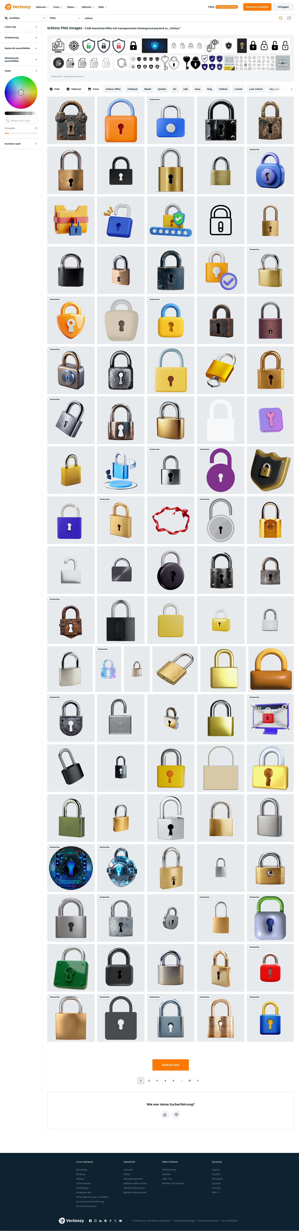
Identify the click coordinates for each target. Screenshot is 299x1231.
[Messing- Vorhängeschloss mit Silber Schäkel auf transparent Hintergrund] (71, 170)
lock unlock (256, 89)
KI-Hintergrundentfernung (90, 1201)
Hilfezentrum (169, 1169)
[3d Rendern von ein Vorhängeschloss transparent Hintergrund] (270, 120)
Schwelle (10, 128)
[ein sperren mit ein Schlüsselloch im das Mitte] (108, 669)
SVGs (57, 89)
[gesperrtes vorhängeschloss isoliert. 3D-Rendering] (71, 768)
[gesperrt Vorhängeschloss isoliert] (121, 620)
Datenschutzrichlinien (208, 1220)
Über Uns (167, 1178)
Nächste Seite (170, 1065)
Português (217, 1178)
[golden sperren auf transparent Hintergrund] (270, 220)
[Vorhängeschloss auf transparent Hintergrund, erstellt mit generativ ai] (71, 470)
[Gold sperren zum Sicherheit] (223, 669)
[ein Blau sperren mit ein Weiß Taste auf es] (170, 120)
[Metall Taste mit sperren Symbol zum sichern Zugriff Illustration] (121, 320)
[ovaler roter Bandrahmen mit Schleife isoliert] (170, 520)
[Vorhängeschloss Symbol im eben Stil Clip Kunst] (220, 470)
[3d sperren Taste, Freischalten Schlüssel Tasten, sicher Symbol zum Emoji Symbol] (271, 669)
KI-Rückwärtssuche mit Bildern (92, 1196)
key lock (274, 89)
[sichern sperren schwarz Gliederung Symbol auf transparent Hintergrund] (220, 220)
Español (216, 1174)
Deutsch (216, 1183)
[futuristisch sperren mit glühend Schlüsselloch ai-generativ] (121, 868)
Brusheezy (81, 1169)
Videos (70, 6)
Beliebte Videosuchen (135, 1192)
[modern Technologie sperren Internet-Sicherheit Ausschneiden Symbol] (71, 868)
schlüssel (132, 89)
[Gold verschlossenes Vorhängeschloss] (170, 170)
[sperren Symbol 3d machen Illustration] (121, 718)
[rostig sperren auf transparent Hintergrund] (71, 620)
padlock (223, 89)
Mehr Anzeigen (283, 63)
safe (185, 89)
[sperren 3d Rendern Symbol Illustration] (270, 1018)
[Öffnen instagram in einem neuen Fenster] (95, 1220)
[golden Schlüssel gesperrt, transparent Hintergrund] (220, 170)
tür (174, 89)
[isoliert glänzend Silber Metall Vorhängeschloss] (170, 918)
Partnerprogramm (133, 1178)
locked (238, 89)
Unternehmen (83, 1183)
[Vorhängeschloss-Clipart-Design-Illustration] (220, 520)
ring (209, 89)
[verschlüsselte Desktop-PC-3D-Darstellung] (270, 718)
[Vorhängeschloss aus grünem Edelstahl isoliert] (71, 818)
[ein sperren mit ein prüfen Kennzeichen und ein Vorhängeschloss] (220, 270)
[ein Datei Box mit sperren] (71, 220)
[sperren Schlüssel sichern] (170, 620)
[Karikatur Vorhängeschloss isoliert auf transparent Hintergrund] (121, 918)
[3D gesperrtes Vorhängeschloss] (270, 968)
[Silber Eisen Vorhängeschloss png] (121, 570)
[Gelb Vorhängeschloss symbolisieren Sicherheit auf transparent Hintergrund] (170, 768)
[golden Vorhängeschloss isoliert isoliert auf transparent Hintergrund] (121, 818)
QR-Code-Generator (86, 1206)
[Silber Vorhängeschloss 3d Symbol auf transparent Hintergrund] (270, 818)
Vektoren (41, 6)
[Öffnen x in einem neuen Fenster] (115, 1220)
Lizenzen (128, 1169)
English (216, 1169)
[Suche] (281, 18)
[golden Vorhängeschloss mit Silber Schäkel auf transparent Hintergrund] (170, 420)
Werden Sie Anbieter (173, 1183)
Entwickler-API (83, 1192)
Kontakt (166, 1174)
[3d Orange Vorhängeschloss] (121, 120)
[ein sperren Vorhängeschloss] (71, 420)
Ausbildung (82, 1187)
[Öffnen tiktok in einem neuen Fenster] (110, 1220)
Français (216, 1187)
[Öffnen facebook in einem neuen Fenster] (90, 1220)
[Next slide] (289, 89)
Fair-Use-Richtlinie (229, 1220)
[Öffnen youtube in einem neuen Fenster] (120, 1220)
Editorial (86, 6)
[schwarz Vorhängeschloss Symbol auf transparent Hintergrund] (121, 968)
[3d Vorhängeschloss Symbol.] (170, 370)
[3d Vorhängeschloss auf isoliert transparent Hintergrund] (121, 420)
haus (197, 89)
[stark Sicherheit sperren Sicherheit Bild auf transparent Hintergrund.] (220, 570)
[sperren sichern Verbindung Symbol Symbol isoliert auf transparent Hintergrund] (121, 270)
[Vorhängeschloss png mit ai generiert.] (71, 1018)
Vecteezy (80, 1174)
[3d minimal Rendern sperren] (220, 620)
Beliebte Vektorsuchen (135, 1183)
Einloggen (283, 6)
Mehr (101, 6)
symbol (162, 89)
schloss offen (113, 89)
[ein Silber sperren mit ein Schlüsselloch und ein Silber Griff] (121, 768)
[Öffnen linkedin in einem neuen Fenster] (100, 1220)
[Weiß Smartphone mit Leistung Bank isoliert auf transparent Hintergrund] (220, 868)
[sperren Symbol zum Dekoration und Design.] (220, 768)
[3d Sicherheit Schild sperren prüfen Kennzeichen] (170, 220)
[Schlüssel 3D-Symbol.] (270, 768)
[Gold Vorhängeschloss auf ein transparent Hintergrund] (270, 868)
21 (190, 1080)
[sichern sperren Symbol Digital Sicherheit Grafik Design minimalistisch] (71, 320)
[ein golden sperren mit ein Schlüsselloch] (220, 1018)
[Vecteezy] (18, 7)
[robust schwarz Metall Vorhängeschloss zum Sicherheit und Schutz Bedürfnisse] (220, 120)
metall (147, 89)
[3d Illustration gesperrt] (220, 370)
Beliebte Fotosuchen (134, 1187)
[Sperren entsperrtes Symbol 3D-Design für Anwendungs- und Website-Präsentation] (71, 570)
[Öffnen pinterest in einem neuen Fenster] (105, 1220)
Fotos (56, 6)
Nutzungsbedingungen (184, 1220)
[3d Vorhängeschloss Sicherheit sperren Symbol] (170, 570)
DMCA (127, 1174)
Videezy (80, 1178)
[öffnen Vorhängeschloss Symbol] (220, 918)
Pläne (211, 6)
